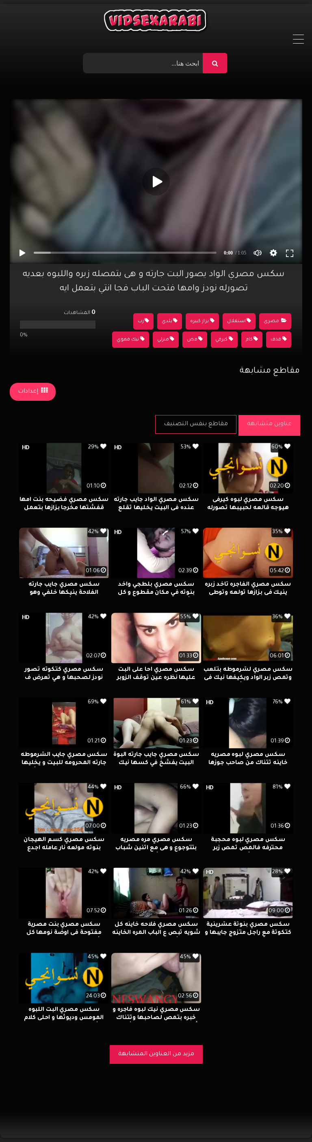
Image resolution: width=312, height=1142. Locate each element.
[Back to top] (286, 1118)
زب (141, 321)
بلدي (167, 321)
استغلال (236, 321)
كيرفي (221, 340)
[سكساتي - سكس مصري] (156, 22)
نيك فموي (128, 340)
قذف (276, 340)
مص (192, 340)
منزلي (163, 340)
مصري (271, 321)
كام (249, 340)
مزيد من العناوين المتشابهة (156, 1054)
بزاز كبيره (199, 321)
